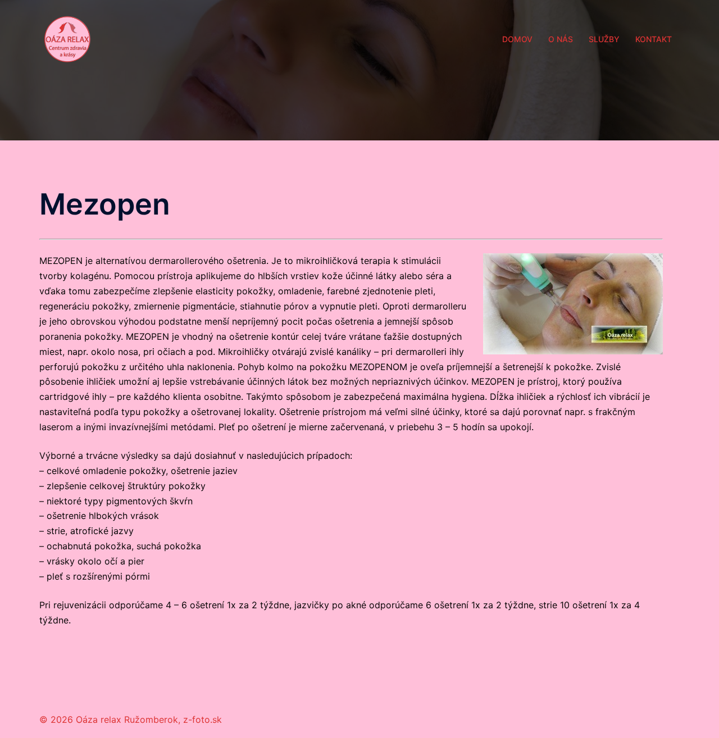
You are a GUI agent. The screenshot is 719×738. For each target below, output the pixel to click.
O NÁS (560, 39)
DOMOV (517, 39)
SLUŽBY (604, 39)
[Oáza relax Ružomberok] (67, 38)
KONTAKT (653, 39)
